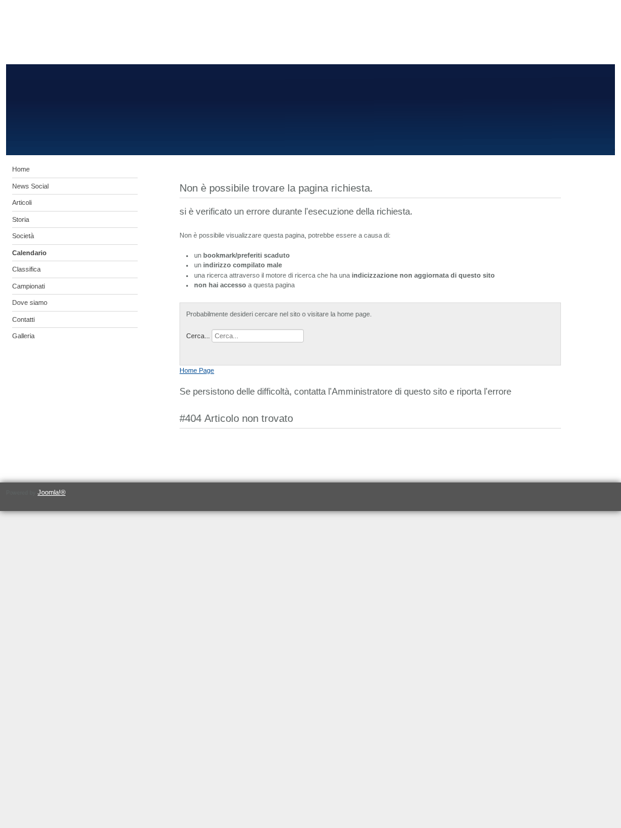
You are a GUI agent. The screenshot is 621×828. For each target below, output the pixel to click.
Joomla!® (51, 492)
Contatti (23, 319)
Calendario (29, 252)
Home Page (197, 370)
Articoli (22, 202)
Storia (20, 219)
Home (21, 169)
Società (23, 235)
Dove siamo (29, 302)
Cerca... (198, 335)
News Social (30, 186)
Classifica (26, 269)
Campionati (28, 286)
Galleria (23, 335)
